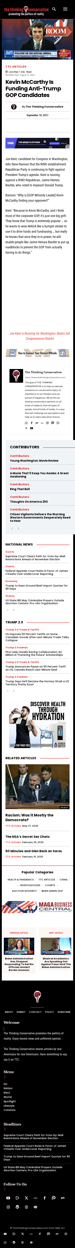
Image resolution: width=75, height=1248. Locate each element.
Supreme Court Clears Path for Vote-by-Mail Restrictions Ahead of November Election (35, 557)
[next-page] (18, 528)
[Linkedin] (41, 125)
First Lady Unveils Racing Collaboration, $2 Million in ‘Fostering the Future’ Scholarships (34, 653)
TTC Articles (15, 66)
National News (19, 544)
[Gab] (36, 422)
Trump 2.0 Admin (16, 647)
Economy (11, 581)
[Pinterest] (33, 125)
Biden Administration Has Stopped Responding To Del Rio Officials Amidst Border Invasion (19, 964)
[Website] (26, 1207)
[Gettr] (35, 1198)
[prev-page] (12, 528)
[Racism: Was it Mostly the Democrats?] (37, 786)
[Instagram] (47, 422)
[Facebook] (8, 125)
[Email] (66, 125)
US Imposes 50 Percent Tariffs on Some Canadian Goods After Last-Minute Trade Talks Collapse (37, 637)
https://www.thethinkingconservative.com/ (45, 377)
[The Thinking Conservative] (16, 107)
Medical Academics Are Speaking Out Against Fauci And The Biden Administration (56, 962)
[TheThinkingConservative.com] (26, 9)
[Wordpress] (17, 1207)
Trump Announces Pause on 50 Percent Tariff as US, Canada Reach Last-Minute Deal (35, 668)
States (10, 596)
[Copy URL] (58, 125)
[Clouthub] (5, 1242)
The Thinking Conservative (44, 106)
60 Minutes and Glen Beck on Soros (33, 851)
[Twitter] (26, 1198)
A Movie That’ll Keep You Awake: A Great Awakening (39, 474)
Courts (9, 552)
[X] (26, 427)
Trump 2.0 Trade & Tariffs (22, 629)
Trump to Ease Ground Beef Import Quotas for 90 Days (36, 587)
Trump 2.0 (14, 622)
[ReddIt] (50, 125)
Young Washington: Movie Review (34, 461)
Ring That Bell (20, 489)
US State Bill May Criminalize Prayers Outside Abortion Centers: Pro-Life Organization (34, 602)
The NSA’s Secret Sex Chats (27, 836)
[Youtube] (31, 427)
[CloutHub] (26, 422)
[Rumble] (58, 422)
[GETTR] (42, 422)
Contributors (24, 447)
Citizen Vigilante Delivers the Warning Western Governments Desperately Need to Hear (40, 517)
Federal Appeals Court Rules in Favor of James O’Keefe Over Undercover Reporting (36, 572)
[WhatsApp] (16, 125)
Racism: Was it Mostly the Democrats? (29, 817)
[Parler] (52, 422)
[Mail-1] (35, 1207)
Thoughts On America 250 (29, 502)
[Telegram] (24, 125)
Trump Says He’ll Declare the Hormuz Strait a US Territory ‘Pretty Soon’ (37, 683)
